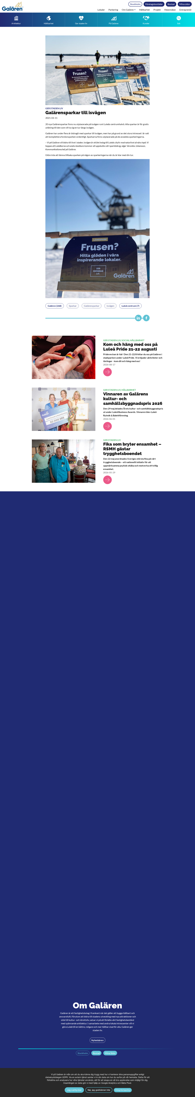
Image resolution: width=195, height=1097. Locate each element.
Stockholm (135, 4)
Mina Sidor (110, 1053)
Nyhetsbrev (97, 1040)
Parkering (113, 9)
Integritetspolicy (122, 1090)
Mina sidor (184, 4)
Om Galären (128, 9)
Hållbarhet (144, 9)
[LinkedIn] (138, 319)
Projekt (157, 9)
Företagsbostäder (154, 4)
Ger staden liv (54, 108)
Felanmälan (170, 9)
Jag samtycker (74, 1090)
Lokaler (101, 9)
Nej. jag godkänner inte (99, 1090)
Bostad (171, 4)
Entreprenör (185, 9)
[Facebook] (146, 319)
